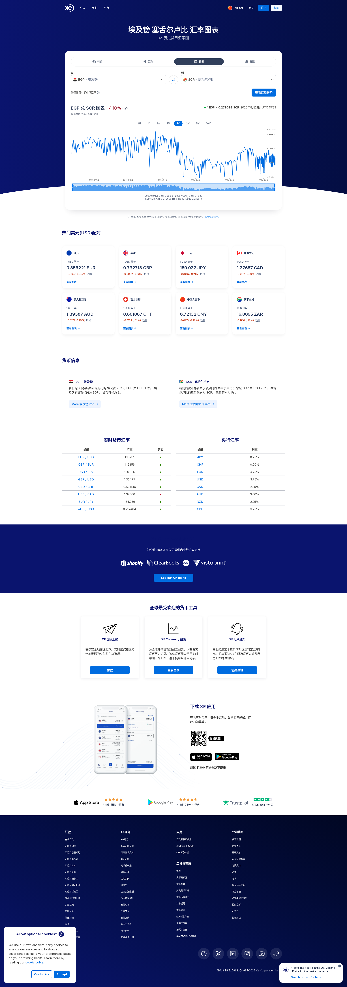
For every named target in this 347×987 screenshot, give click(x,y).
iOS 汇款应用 (182, 852)
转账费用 (69, 917)
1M (168, 123)
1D (148, 123)
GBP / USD (86, 479)
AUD (200, 494)
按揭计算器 (181, 929)
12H (138, 123)
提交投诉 (236, 904)
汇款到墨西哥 (71, 859)
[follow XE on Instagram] (247, 953)
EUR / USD (86, 457)
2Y (188, 123)
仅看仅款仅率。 (212, 217)
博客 (178, 871)
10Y (208, 123)
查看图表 (72, 281)
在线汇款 (69, 839)
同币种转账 (126, 865)
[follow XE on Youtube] (261, 953)
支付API (125, 904)
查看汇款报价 (264, 92)
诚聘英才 (236, 852)
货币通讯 (180, 910)
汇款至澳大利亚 (72, 885)
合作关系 (236, 846)
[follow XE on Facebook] (204, 953)
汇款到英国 (70, 872)
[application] (173, 159)
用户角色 (125, 930)
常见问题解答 (238, 859)
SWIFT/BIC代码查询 (186, 936)
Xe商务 (124, 839)
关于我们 (236, 839)
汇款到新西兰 (71, 891)
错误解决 (236, 917)
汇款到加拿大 (71, 878)
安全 (67, 924)
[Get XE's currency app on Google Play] (227, 757)
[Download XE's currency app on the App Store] (201, 757)
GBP (200, 509)
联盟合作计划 (127, 937)
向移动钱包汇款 (72, 898)
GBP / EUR (86, 464)
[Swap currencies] (173, 79)
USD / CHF (86, 487)
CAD (200, 487)
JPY (200, 457)
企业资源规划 (127, 891)
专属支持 (236, 865)
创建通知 (237, 670)
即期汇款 (125, 859)
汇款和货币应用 (184, 839)
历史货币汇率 (182, 890)
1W (158, 123)
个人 (82, 8)
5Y (198, 123)
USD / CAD (86, 494)
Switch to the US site (304, 977)
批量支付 (125, 911)
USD (200, 479)
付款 (110, 670)
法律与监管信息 (239, 898)
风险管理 (125, 872)
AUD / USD (86, 509)
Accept (62, 974)
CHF (200, 464)
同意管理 (236, 891)
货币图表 (180, 884)
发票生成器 (181, 923)
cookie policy (34, 962)
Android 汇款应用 (185, 846)
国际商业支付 (127, 852)
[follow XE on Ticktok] (276, 953)
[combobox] (118, 79)
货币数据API (127, 898)
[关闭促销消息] (339, 966)
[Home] (69, 8)
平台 (106, 8)
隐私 (234, 878)
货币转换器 (181, 877)
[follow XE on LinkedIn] (233, 953)
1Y (178, 123)
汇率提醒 (180, 903)
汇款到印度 (70, 846)
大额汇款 (69, 904)
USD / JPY (86, 472)
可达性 (235, 911)
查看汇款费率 (127, 846)
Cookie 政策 (238, 885)
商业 (94, 8)
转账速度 (69, 911)
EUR (200, 472)
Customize (41, 974)
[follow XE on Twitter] (218, 953)
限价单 (124, 885)
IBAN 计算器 (182, 916)
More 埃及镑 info (83, 404)
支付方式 (125, 917)
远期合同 (125, 878)
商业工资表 (126, 924)
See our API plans (173, 578)
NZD (200, 501)
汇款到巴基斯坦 (72, 852)
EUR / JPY (86, 501)
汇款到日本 (70, 865)
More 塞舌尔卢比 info (196, 404)
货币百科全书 (182, 897)
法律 (234, 872)
